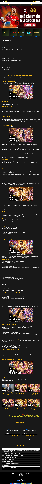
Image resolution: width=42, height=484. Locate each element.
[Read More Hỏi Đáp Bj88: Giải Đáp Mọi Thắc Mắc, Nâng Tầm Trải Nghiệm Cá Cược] (34, 388)
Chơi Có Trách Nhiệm (26, 3)
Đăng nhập (38, 1)
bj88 (6, 3)
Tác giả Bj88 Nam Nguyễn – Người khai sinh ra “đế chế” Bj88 (8, 393)
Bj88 (8, 51)
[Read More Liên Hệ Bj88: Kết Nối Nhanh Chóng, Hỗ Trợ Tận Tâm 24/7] (21, 388)
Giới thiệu (8, 3)
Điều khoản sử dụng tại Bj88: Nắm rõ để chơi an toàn (21, 408)
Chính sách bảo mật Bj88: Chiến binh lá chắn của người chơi (34, 408)
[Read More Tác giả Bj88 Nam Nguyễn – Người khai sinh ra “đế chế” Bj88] (8, 388)
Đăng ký (34, 1)
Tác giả (36, 3)
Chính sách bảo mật (13, 3)
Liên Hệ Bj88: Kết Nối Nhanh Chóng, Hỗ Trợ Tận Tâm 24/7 (21, 393)
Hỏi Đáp (30, 3)
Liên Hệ (33, 3)
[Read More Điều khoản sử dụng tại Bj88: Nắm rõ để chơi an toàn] (21, 403)
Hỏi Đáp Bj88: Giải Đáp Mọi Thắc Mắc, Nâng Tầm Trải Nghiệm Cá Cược (34, 393)
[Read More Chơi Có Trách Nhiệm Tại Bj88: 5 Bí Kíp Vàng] (8, 403)
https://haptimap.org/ (22, 475)
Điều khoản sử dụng (19, 3)
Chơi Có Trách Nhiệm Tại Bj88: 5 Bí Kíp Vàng (8, 408)
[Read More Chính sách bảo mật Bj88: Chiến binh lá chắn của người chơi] (34, 403)
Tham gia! (5, 36)
